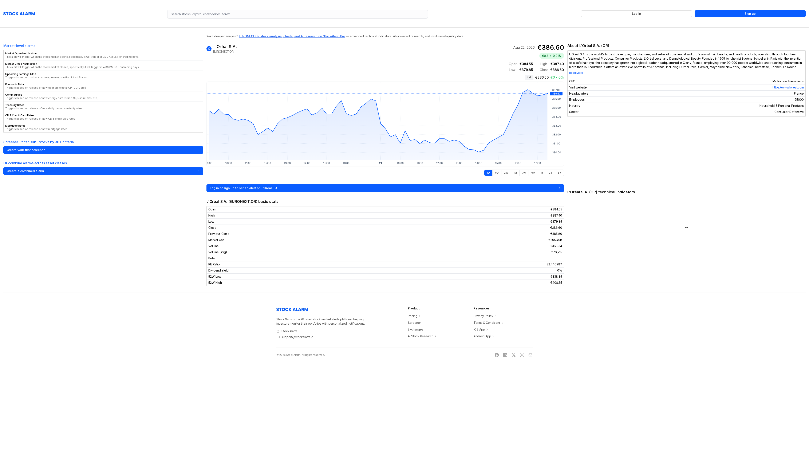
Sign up (750, 13)
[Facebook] (497, 355)
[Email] (530, 355)
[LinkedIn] (505, 355)
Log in (636, 13)
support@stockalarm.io (297, 337)
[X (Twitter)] (514, 355)
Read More (576, 72)
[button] (103, 55)
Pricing (412, 316)
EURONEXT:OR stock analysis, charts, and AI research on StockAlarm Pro (292, 36)
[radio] (488, 173)
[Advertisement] (686, 152)
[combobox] (297, 14)
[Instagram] (522, 355)
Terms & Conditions (487, 322)
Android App (482, 336)
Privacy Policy (483, 316)
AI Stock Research (420, 336)
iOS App (479, 329)
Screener (414, 322)
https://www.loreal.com (788, 87)
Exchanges (415, 329)
